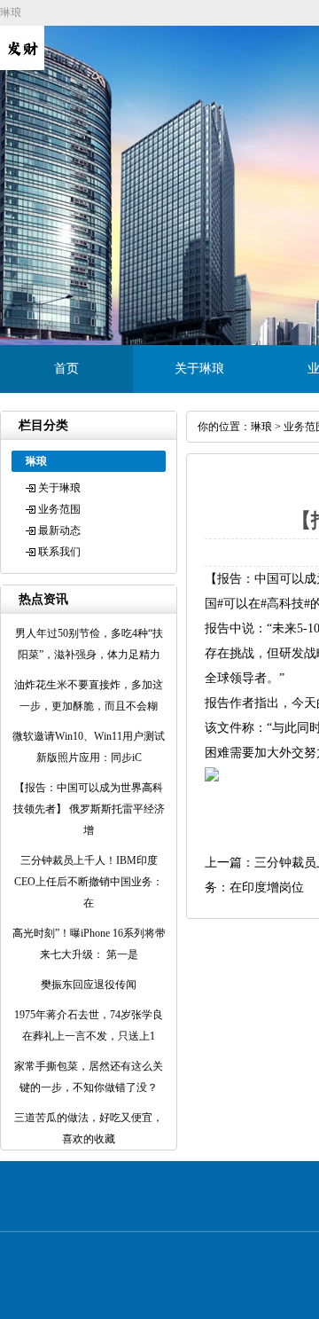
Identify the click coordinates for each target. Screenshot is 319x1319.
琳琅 (261, 426)
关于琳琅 (199, 368)
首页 (66, 368)
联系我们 (59, 552)
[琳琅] (22, 66)
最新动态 (59, 530)
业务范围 (59, 509)
